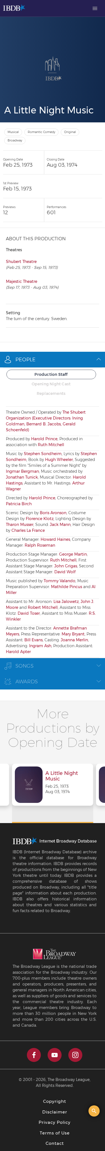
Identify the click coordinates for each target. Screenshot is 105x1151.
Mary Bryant (73, 634)
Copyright (54, 1101)
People (25, 360)
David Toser (29, 613)
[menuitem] (95, 8)
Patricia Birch (19, 503)
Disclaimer (54, 1112)
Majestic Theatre (21, 281)
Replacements (51, 393)
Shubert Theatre (21, 261)
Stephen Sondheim (43, 453)
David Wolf (65, 571)
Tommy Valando (59, 580)
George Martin (73, 554)
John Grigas (65, 565)
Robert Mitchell (43, 607)
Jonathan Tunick (22, 477)
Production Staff (50, 374)
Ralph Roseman (40, 545)
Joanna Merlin (74, 639)
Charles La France (28, 530)
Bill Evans (33, 639)
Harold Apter (18, 651)
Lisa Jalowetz (66, 601)
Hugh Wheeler (59, 459)
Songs (24, 666)
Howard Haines (55, 539)
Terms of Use (55, 1133)
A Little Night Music (61, 776)
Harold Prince (44, 438)
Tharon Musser (19, 524)
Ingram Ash (40, 645)
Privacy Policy (55, 1122)
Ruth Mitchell (51, 444)
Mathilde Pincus (66, 586)
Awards (26, 682)
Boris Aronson (53, 512)
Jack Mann (60, 524)
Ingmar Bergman (22, 471)
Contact (55, 1143)
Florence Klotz (39, 518)
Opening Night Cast (51, 383)
